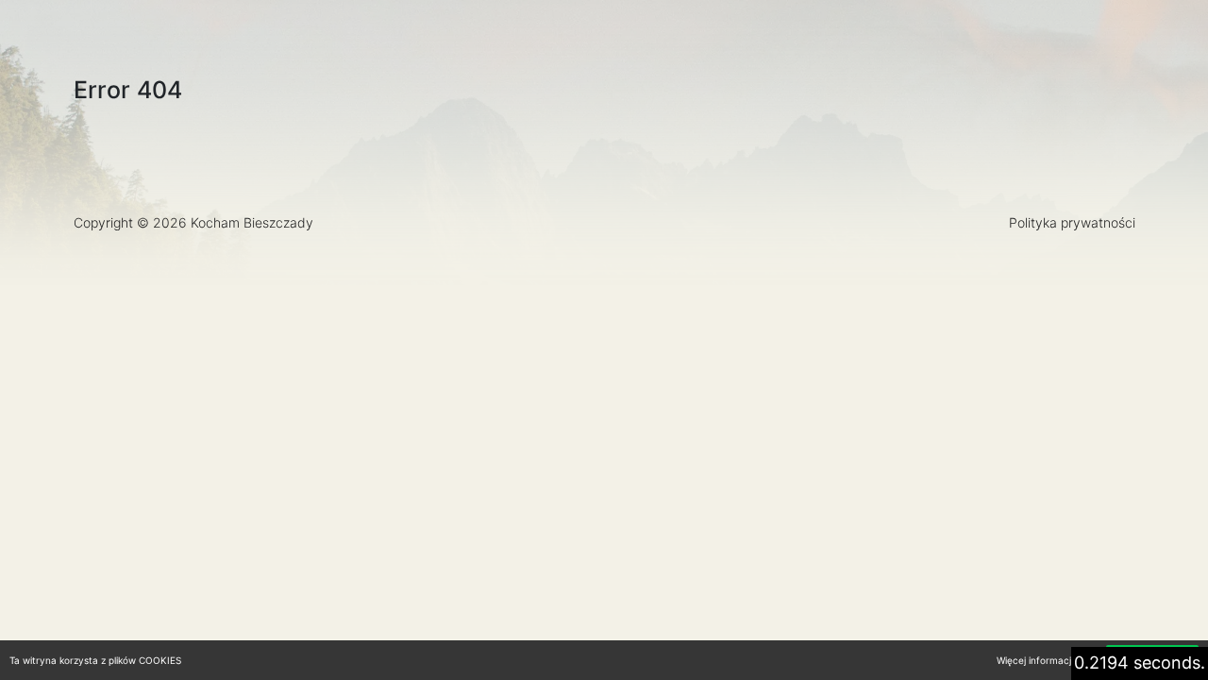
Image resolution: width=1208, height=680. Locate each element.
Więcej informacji (1035, 660)
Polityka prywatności (1072, 222)
